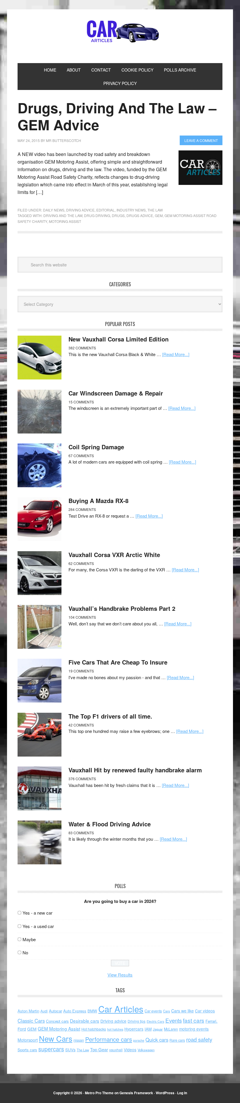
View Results (120, 975)
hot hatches (115, 1029)
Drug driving (97, 215)
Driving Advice (80, 209)
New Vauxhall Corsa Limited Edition (118, 339)
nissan (78, 1040)
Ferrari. (211, 1021)
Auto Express (74, 1011)
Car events (153, 1011)
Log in (182, 1092)
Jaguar (158, 1029)
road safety (199, 1039)
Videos (130, 1049)
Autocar (55, 1011)
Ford (22, 1029)
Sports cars (27, 1049)
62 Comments (81, 563)
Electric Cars (155, 1021)
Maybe (29, 939)
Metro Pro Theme (99, 1092)
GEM (159, 215)
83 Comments (81, 832)
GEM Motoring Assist (59, 1028)
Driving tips (136, 1021)
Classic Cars (31, 1020)
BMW (92, 1011)
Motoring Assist (65, 221)
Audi (44, 1010)
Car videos (205, 1011)
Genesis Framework (136, 1092)
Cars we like (182, 1011)
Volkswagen (146, 1049)
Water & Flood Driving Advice (109, 824)
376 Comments (82, 778)
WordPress (165, 1092)
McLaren (171, 1029)
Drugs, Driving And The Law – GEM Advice (117, 116)
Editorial (105, 209)
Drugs (118, 215)
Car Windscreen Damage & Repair (115, 393)
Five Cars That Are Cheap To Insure (117, 662)
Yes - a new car (37, 913)
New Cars (55, 1038)
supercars (51, 1049)
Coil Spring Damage (96, 447)
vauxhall (116, 1049)
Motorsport (28, 1040)
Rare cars (177, 1040)
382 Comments (82, 347)
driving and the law (62, 215)
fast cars (193, 1020)
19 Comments (81, 670)
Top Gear (99, 1049)
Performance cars (108, 1039)
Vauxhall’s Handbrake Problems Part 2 (121, 608)
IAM (148, 1029)
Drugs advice (139, 215)
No (25, 952)
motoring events (194, 1029)
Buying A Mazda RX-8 (98, 500)
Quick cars (156, 1039)
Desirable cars (84, 1020)
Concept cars (57, 1021)
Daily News (53, 209)
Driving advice (113, 1021)
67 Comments (81, 455)
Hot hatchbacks (93, 1029)
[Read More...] (175, 354)
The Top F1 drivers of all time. (110, 716)
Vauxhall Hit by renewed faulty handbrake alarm (135, 770)
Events (173, 1020)
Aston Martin (28, 1011)
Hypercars (133, 1029)
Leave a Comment (201, 140)
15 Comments (81, 401)
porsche (138, 1040)
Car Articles (120, 31)
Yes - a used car (38, 926)
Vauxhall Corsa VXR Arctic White (114, 554)
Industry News (131, 209)
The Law (155, 209)
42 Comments (81, 724)
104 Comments (82, 617)
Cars (166, 1011)
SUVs (70, 1049)
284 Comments (82, 509)
